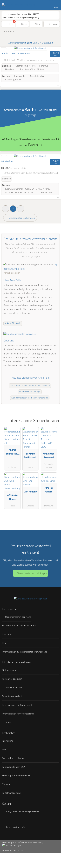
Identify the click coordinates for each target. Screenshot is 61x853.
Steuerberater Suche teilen (21, 218)
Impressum (7, 741)
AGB (4, 749)
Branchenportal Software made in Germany (21, 844)
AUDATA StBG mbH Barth (16, 53)
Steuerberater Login (15, 827)
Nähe (37, 24)
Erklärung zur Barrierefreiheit (16, 775)
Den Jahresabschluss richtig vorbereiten (29, 398)
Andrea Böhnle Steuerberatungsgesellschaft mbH (12, 452)
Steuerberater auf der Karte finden (19, 625)
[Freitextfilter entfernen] (46, 4)
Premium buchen (13, 687)
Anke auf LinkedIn (13, 323)
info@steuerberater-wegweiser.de (22, 811)
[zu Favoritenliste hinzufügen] (4, 50)
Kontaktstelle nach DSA (13, 767)
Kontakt (9, 722)
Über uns (6, 634)
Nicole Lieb (7, 161)
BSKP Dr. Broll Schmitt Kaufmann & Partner (30, 456)
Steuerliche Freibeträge (30, 392)
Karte (24, 24)
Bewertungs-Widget (12, 696)
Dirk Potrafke (31, 492)
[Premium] (54, 421)
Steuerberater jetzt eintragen (32, 573)
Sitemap (6, 784)
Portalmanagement (11, 793)
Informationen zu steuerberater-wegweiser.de (24, 652)
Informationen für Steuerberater (18, 705)
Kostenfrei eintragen (12, 679)
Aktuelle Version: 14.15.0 (11, 850)
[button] (5, 208)
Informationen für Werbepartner (18, 714)
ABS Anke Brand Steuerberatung (12, 498)
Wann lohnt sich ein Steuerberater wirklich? (30, 386)
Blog (4, 643)
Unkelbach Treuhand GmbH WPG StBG (48, 456)
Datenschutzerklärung (13, 758)
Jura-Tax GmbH (49, 490)
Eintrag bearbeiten (11, 670)
